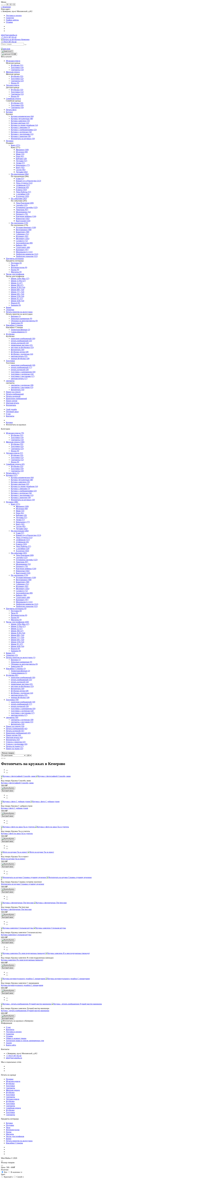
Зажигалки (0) (17, 666)
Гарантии (10, 18)
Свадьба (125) (21, 557)
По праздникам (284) (20, 531)
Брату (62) (20, 524)
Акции (9, 1043)
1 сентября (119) (22, 549)
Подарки (9, 1079)
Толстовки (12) (17, 457)
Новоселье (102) (22, 571)
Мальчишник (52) (23, 564)
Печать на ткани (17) (15, 746)
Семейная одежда (13, 1108)
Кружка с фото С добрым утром (14, 808)
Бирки (8, 1139)
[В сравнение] (7, 770)
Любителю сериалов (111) (27, 606)
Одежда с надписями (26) (16, 744)
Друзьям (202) (22, 529)
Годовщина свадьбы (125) (27, 560)
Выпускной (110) (23, 573)
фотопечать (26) (17, 689)
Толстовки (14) (17, 437)
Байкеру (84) (21, 595)
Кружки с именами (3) (20, 489)
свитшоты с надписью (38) (22, 720)
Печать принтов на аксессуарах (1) (20, 657)
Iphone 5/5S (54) (17, 642)
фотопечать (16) (17, 724)
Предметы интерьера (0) (16, 609)
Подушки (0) (16, 611)
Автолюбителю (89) (24, 593)
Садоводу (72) (22, 591)
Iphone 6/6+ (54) (17, 640)
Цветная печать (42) (14, 737)
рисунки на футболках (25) (22, 686)
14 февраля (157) (23, 540)
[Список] (2, 758)
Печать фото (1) (12, 473)
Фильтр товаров (8, 753)
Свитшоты (10, 1088)
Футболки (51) (17, 435)
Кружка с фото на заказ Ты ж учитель (17, 833)
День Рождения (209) (25, 555)
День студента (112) (24, 537)
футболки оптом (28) (19, 691)
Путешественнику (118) (26, 577)
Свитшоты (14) (17, 440)
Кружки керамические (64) (22, 477)
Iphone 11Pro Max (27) (20, 624)
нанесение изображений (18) (23, 702)
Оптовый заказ (12, 412)
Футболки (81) (12, 675)
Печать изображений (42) (16, 728)
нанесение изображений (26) (23, 677)
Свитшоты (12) (17, 460)
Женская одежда (13, 1090)
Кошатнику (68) (22, 582)
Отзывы (9, 22)
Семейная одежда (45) (15, 464)
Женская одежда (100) (15, 442)
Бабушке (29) (21, 515)
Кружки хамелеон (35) (20, 482)
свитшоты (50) (12, 717)
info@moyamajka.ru (9, 35)
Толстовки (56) (12, 700)
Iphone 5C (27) (17, 644)
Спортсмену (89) (23, 597)
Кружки (9, 422)
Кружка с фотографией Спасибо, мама (17, 783)
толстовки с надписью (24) (22, 711)
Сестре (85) (20, 526)
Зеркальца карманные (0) (21, 662)
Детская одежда (12, 1099)
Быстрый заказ (7, 791)
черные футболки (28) (20, 697)
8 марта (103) (21, 544)
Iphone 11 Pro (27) (18, 626)
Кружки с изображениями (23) (24, 491)
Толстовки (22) (17, 446)
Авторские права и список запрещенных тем (25, 1041)
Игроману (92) (22, 586)
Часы (8, 1127)
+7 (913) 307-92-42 (8, 42)
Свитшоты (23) (17, 449)
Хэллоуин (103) (22, 551)
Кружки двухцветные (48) (22, 480)
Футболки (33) (17, 455)
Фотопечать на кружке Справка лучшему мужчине (22, 884)
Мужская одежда (13, 1081)
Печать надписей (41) (15, 731)
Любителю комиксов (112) (27, 604)
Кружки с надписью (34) (21, 493)
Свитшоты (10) (17, 471)
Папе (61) (20, 513)
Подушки (10, 1125)
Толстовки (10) (17, 469)
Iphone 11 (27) (16, 629)
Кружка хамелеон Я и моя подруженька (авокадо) (22, 960)
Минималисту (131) (24, 602)
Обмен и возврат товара (16, 1038)
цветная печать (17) (19, 715)
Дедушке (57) (21, 517)
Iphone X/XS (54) (18, 633)
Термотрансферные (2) (20, 671)
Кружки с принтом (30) (21, 497)
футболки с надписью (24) (22, 693)
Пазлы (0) (15, 617)
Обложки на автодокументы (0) (24, 664)
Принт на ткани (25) (14, 748)
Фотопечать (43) (13, 740)
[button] (6, 7)
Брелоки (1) (16, 660)
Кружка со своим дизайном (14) (24, 486)
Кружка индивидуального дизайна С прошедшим (22, 985)
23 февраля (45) (22, 542)
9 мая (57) (20, 533)
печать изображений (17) (21, 704)
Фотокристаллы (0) (19, 615)
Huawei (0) (15, 649)
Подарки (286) (12, 502)
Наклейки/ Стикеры (14, 1143)
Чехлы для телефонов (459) (17, 622)
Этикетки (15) (12, 655)
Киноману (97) (22, 600)
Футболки (10, 1083)
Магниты (10, 1134)
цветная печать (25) (19, 695)
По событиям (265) (19, 553)
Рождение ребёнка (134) (26, 569)
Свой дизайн (11, 409)
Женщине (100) (22, 506)
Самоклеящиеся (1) (19, 673)
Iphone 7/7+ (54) (17, 637)
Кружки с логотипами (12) (22, 495)
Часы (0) (14, 613)
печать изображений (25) (21, 680)
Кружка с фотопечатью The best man (16, 909)
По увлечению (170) (19, 575)
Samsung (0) (16, 651)
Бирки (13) (10, 653)
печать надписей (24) (20, 682)
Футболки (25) (17, 466)
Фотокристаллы (12, 1130)
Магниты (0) (16, 620)
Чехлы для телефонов (15, 1136)
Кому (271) (15, 504)
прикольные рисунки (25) (22, 684)
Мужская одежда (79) (15, 433)
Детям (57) (20, 520)
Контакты (10, 416)
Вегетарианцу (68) (23, 580)
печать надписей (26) (20, 706)
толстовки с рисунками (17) (22, 713)
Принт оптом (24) (13, 735)
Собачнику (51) (22, 584)
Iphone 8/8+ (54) (17, 635)
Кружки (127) (11, 475)
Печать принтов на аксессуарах (19, 1141)
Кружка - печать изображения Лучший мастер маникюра (25, 1011)
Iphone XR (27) (17, 631)
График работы (12, 20)
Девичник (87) (22, 562)
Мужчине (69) (22, 509)
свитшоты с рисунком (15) (22, 722)
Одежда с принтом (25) (16, 742)
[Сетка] (4, 758)
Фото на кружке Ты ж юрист (13, 859)
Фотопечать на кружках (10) (23, 500)
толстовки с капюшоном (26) (23, 708)
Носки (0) (15, 451)
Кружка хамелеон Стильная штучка (16, 935)
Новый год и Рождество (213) (28, 535)
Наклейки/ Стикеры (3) (16, 669)
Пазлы (8, 1132)
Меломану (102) (22, 589)
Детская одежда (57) (14, 453)
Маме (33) (20, 511)
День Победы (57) (23, 546)
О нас (8, 414)
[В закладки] (7, 772)
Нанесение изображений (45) (18, 733)
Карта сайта (11, 1045)
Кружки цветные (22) (20, 484)
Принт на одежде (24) (15, 726)
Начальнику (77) (23, 522)
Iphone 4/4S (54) (17, 646)
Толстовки (10, 1086)
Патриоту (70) (22, 566)
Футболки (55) (17, 444)
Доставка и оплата (14, 15)
